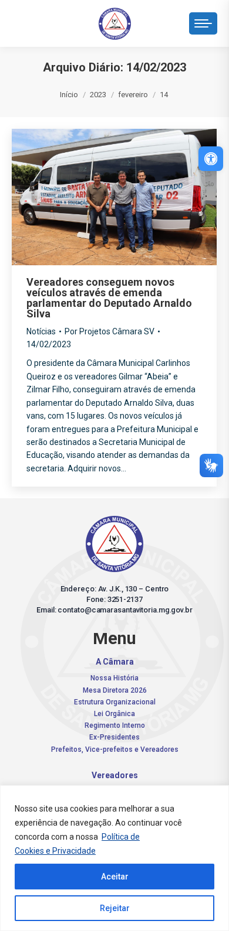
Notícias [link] (41, 331)
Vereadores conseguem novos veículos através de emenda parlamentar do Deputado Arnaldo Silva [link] (109, 298)
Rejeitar (115, 908)
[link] (210, 158)
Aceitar (115, 876)
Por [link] (109, 331)
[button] (47, 20)
